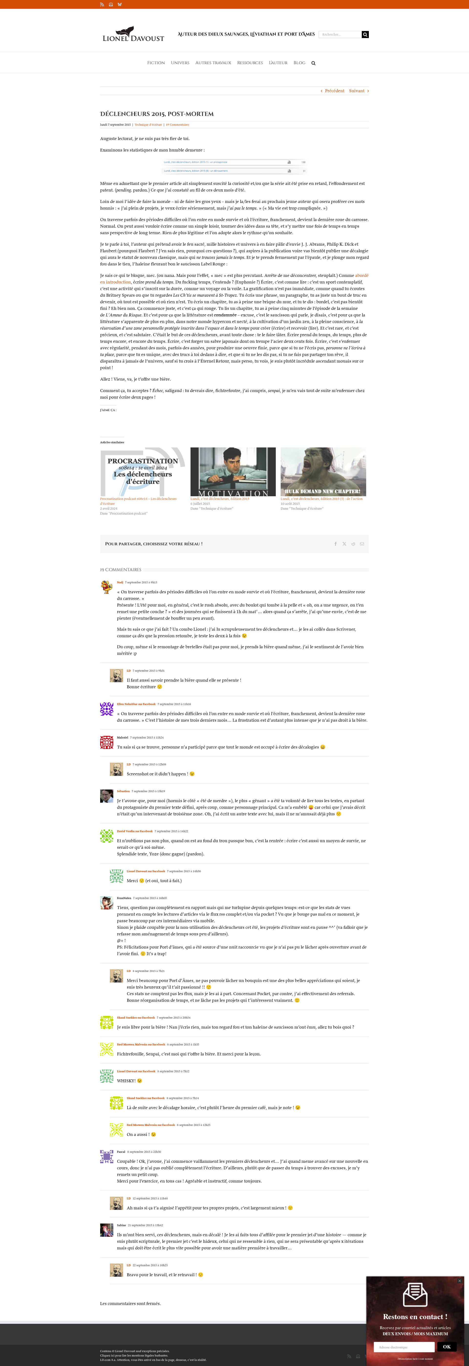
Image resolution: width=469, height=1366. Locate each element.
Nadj (120, 582)
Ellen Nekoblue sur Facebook (136, 704)
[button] (313, 62)
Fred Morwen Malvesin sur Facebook (141, 1044)
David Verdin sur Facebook (135, 831)
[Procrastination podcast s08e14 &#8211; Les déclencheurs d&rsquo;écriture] (143, 471)
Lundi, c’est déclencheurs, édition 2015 (220, 498)
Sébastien (123, 791)
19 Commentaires (177, 124)
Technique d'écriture (148, 124)
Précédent (334, 90)
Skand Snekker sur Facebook (136, 1017)
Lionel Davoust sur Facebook (146, 871)
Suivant (356, 90)
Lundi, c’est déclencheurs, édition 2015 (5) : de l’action (321, 498)
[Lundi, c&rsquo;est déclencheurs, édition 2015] (233, 471)
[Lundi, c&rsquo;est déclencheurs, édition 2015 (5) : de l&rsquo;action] (323, 471)
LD (129, 670)
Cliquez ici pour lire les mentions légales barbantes (133, 1355)
